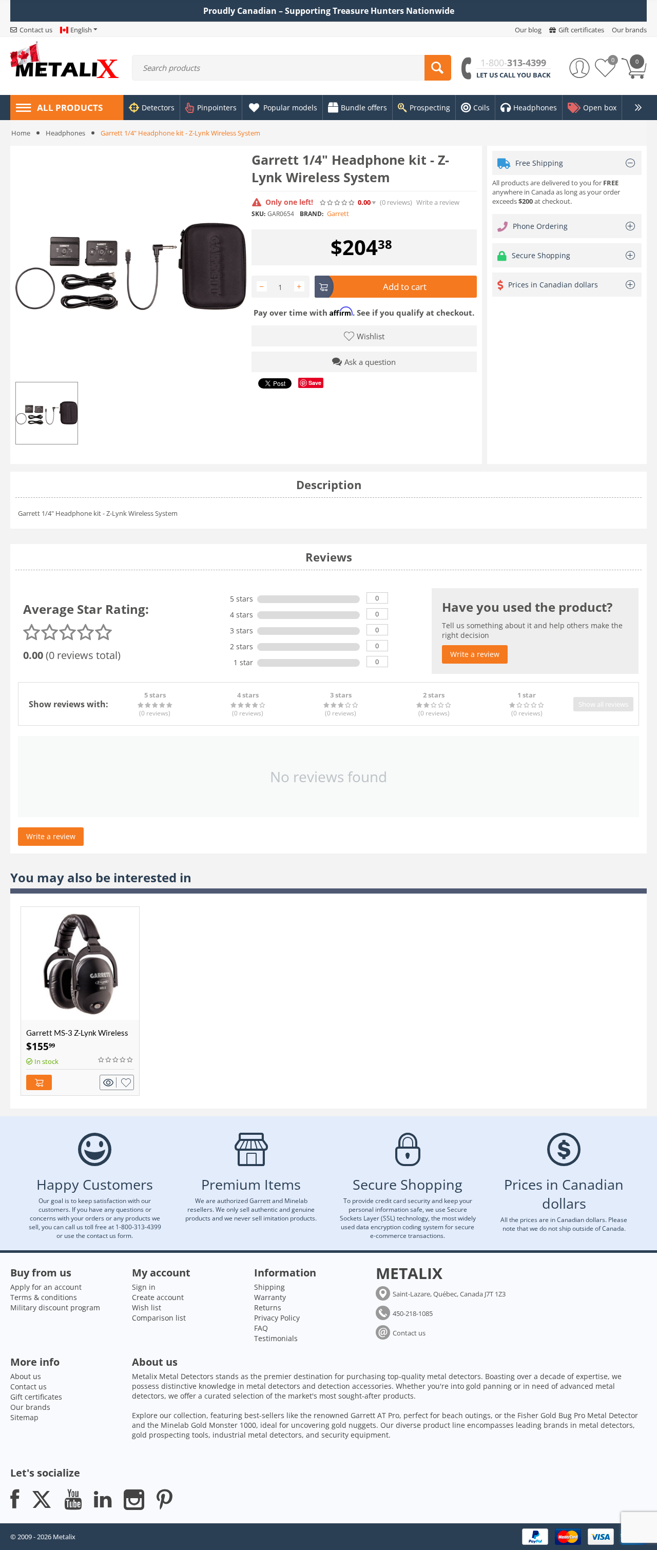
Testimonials (276, 1338)
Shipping (269, 1287)
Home (20, 133)
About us (25, 1376)
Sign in (144, 1287)
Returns (267, 1307)
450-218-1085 (413, 1313)
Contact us (409, 1333)
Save (314, 382)
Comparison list (159, 1318)
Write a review (437, 202)
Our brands (30, 1407)
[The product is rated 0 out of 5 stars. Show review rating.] (116, 1059)
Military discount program (55, 1307)
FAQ (261, 1328)
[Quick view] (110, 1082)
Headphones (65, 133)
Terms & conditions (43, 1297)
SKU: (258, 213)
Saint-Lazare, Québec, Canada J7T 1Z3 (449, 1294)
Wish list (146, 1307)
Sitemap (24, 1417)
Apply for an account (46, 1287)
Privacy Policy (277, 1318)
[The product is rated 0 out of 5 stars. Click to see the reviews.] (338, 202)
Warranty (270, 1297)
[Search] (437, 68)
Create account (158, 1297)
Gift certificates (36, 1397)
